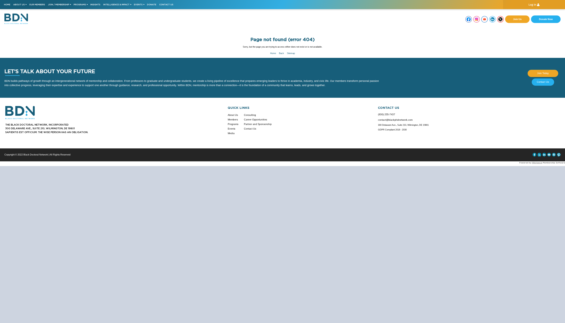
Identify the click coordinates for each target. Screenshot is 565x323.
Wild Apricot (537, 163)
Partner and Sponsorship (258, 124)
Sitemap (291, 53)
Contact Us (543, 82)
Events (231, 128)
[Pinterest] (559, 154)
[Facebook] (534, 154)
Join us (517, 19)
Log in (532, 4)
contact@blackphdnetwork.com (395, 120)
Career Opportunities (255, 119)
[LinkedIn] (544, 154)
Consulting (250, 115)
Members (233, 119)
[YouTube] (549, 154)
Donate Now (546, 19)
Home (273, 53)
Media (231, 133)
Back (281, 53)
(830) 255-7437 (386, 114)
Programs (233, 124)
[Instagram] (554, 154)
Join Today (543, 73)
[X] (539, 154)
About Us (233, 115)
